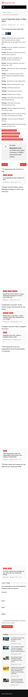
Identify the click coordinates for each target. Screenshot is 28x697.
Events (22, 24)
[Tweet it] (9, 33)
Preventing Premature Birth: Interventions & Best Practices (17, 639)
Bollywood (6, 312)
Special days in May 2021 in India (11, 136)
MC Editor (5, 24)
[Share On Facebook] (6, 33)
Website (4, 614)
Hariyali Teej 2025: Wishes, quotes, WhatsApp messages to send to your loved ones (13, 295)
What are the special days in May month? (13, 139)
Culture (5, 291)
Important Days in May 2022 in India (11, 133)
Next (22, 164)
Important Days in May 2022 (10, 130)
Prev (6, 164)
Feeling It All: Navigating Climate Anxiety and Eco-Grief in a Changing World (17, 681)
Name (3, 600)
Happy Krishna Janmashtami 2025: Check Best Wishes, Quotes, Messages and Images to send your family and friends (18, 670)
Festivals (10, 175)
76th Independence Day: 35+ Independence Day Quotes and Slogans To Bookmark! (12, 455)
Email (3, 607)
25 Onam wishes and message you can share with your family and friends (13, 573)
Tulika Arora (6, 182)
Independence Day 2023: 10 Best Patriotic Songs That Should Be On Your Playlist (13, 317)
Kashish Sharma (7, 339)
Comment (4, 592)
